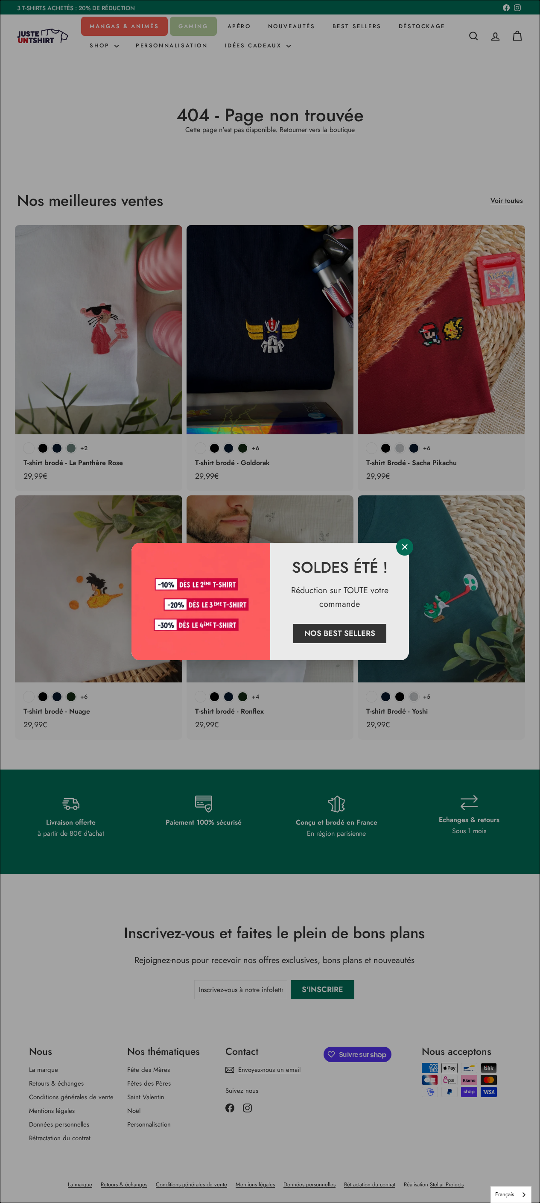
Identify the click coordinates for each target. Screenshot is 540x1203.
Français (504, 1194)
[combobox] (510, 1194)
